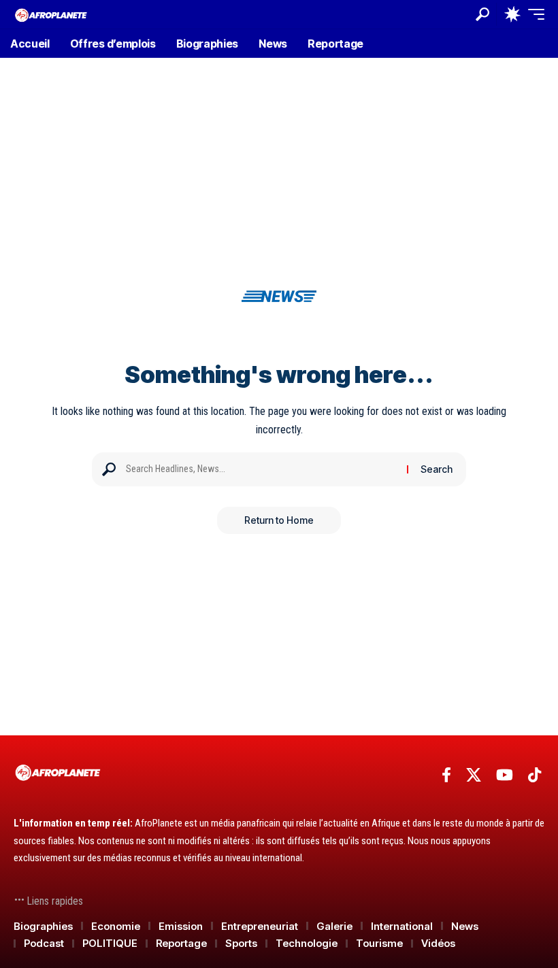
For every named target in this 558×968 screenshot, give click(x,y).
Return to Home (279, 520)
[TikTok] (534, 775)
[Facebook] (446, 775)
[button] (482, 14)
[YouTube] (504, 775)
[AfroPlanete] (51, 14)
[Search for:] (261, 469)
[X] (474, 775)
